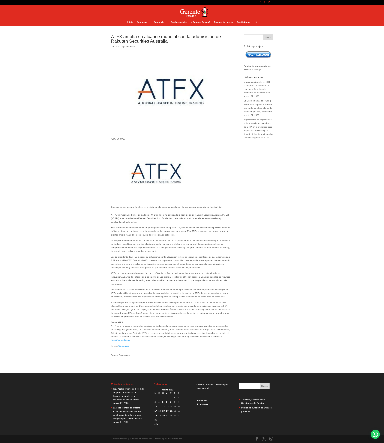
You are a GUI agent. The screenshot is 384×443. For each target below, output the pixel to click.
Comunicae (129, 46)
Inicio (130, 22)
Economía (159, 22)
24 (155, 415)
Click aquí (256, 69)
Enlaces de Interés (223, 22)
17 (155, 411)
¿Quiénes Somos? (200, 22)
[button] (375, 434)
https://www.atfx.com (120, 340)
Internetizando (203, 388)
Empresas (142, 22)
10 (155, 406)
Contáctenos (243, 22)
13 (167, 406)
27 (167, 415)
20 (167, 411)
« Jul (156, 424)
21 (171, 411)
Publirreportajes (179, 22)
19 (163, 411)
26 (163, 415)
